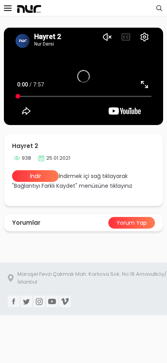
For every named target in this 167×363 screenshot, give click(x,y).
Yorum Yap (132, 223)
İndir (35, 176)
